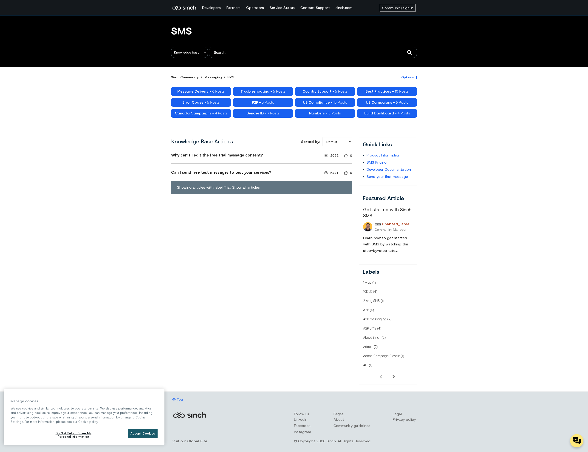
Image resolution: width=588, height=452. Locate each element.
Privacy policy (404, 419)
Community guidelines (352, 425)
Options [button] (407, 77)
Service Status (282, 7)
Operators (255, 7)
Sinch (189, 415)
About (339, 419)
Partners (233, 7)
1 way (367, 282)
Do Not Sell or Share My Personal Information (73, 435)
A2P (366, 310)
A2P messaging (374, 319)
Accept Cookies (142, 433)
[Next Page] (394, 376)
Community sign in (397, 8)
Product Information (383, 155)
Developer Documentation (389, 169)
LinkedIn (300, 419)
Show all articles (246, 187)
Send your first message (387, 176)
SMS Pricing (377, 162)
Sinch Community (184, 7)
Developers (211, 7)
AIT (365, 365)
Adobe (368, 347)
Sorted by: (310, 141)
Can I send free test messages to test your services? (221, 172)
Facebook (302, 425)
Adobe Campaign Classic (381, 356)
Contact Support (315, 7)
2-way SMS (371, 301)
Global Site (197, 441)
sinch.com (344, 7)
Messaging (213, 77)
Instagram (302, 431)
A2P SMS (369, 328)
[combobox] (313, 52)
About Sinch (372, 337)
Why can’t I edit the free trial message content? (217, 155)
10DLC (367, 292)
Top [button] (180, 399)
